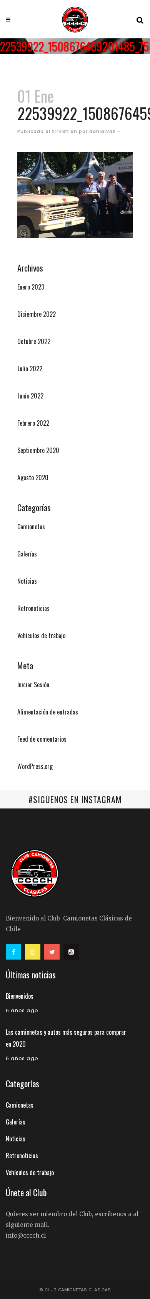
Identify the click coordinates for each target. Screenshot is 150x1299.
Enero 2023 (30, 286)
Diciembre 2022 (36, 314)
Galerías (27, 553)
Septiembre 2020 (38, 450)
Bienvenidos (19, 996)
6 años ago (22, 1010)
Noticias (27, 581)
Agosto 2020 (32, 477)
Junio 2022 (30, 395)
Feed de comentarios (42, 739)
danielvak (102, 131)
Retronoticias (33, 608)
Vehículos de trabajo (41, 635)
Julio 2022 (29, 368)
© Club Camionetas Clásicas (75, 1289)
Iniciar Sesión (33, 684)
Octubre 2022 (33, 341)
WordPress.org (35, 766)
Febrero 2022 (33, 423)
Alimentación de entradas (47, 711)
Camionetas (31, 526)
